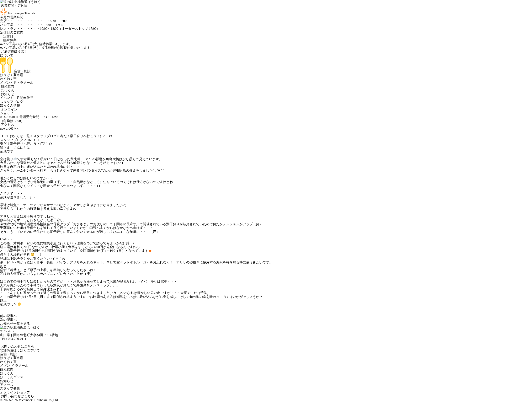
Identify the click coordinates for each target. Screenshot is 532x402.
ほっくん (7, 90)
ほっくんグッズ (11, 377)
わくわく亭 (8, 78)
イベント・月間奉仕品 (16, 98)
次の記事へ (8, 319)
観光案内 (7, 86)
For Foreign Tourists (21, 13)
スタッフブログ (11, 101)
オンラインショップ (8, 111)
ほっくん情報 (10, 105)
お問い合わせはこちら (17, 346)
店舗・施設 (22, 71)
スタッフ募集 (10, 388)
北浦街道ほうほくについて (20, 350)
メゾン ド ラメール (14, 365)
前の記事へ (8, 316)
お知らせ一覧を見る (15, 323)
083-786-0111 (17, 339)
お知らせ (7, 94)
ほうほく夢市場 (11, 75)
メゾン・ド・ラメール (16, 82)
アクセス (7, 124)
